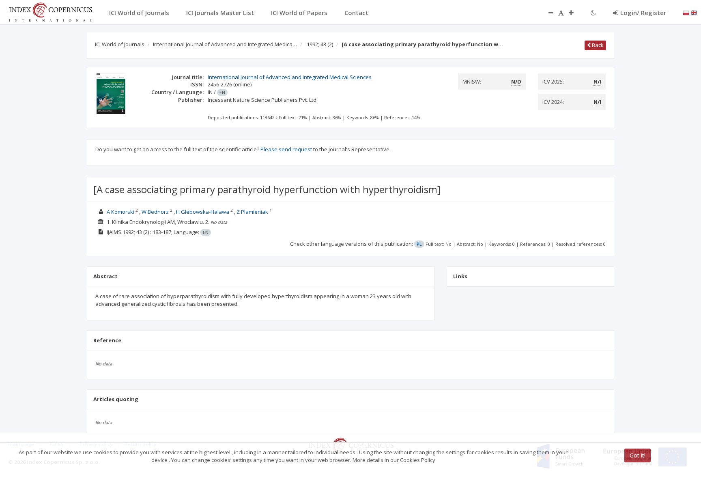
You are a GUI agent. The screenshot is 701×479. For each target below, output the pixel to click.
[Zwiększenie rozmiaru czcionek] (575, 12)
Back (597, 45)
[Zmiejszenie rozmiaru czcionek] (547, 12)
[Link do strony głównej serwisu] (50, 11)
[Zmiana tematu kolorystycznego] (593, 12)
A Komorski (120, 211)
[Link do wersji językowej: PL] (686, 12)
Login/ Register (643, 13)
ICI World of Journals (119, 44)
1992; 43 (320, 44)
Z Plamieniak (252, 211)
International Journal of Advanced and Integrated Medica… (225, 44)
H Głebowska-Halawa (202, 211)
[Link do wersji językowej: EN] (693, 12)
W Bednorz (155, 211)
